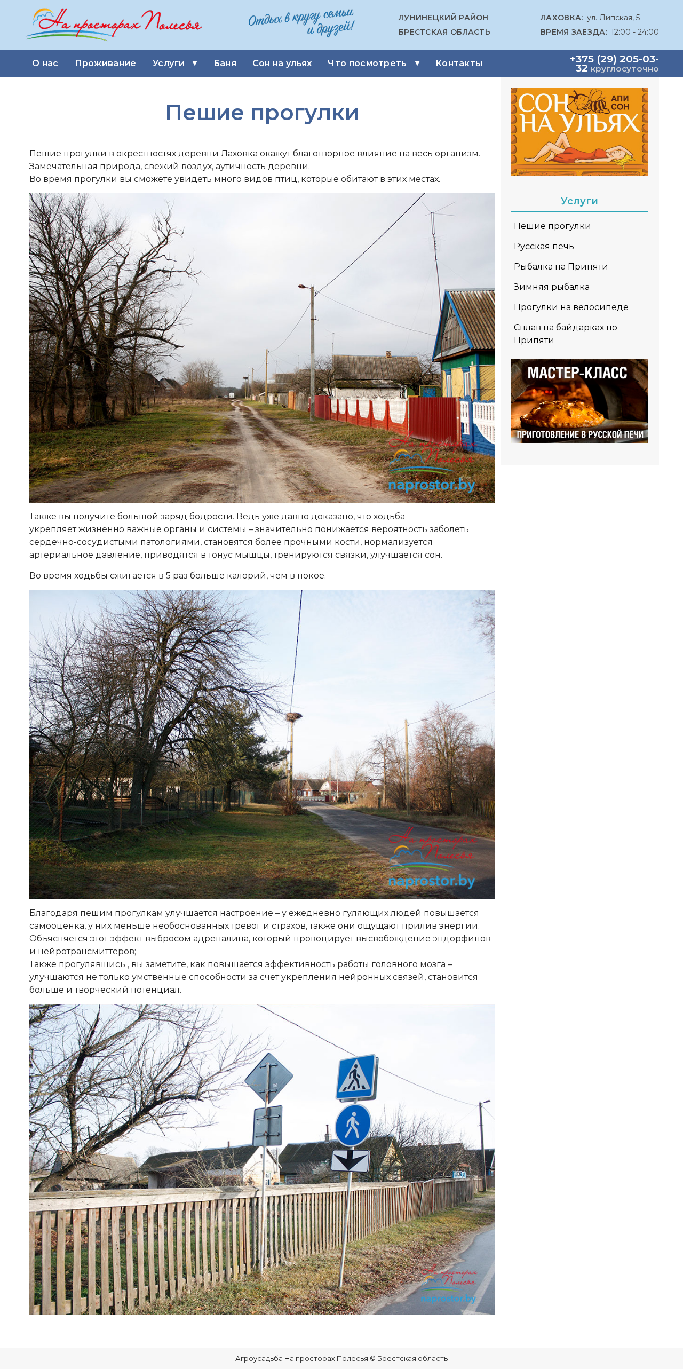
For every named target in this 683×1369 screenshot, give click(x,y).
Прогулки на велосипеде (571, 307)
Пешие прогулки (552, 226)
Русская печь (544, 246)
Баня (224, 63)
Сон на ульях (282, 63)
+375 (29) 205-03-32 (614, 63)
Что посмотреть (367, 63)
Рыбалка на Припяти (561, 267)
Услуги (169, 63)
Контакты (458, 63)
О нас (45, 63)
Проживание (106, 63)
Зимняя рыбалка (552, 287)
